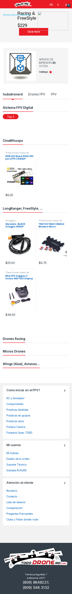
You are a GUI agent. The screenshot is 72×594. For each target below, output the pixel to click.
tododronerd (13, 94)
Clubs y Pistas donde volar (22, 519)
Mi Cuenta (12, 453)
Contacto (11, 496)
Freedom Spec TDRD (19, 432)
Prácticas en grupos (18, 415)
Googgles (10, 220)
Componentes (14, 404)
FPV (54, 94)
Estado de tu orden (17, 458)
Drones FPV (36, 94)
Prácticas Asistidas (17, 409)
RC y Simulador (15, 398)
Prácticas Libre (15, 421)
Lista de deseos (15, 502)
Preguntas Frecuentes (19, 513)
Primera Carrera (15, 426)
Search (52, 4)
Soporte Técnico (16, 464)
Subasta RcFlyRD (16, 470)
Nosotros (11, 490)
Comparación (14, 507)
